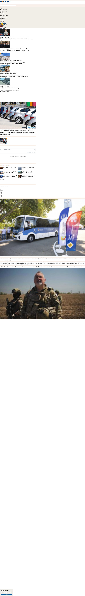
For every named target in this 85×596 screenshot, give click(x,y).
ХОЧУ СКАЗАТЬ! (2, 22)
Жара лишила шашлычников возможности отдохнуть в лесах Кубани (28, 262)
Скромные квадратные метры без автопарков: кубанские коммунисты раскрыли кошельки (12, 51)
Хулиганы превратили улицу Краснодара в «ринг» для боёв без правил (54, 263)
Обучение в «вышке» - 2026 (3, 52)
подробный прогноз (2, 186)
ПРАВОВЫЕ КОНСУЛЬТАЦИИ (4, 17)
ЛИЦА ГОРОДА (2, 13)
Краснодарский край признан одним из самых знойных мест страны (51, 258)
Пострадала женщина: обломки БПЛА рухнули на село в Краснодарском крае (9, 258)
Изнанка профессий (2, 28)
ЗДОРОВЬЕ (1, 10)
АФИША (1, 8)
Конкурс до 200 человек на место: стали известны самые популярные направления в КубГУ (12, 62)
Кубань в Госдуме (2, 40)
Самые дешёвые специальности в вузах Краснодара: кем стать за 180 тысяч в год (11, 63)
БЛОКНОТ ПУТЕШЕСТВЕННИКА (4, 9)
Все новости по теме (3, 37)
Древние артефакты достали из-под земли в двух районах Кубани (8, 263)
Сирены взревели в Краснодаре (39, 258)
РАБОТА (5, 23)
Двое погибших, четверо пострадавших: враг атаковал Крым (7, 266)
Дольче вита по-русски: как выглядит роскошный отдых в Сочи (22, 266)
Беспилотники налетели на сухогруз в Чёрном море (43, 262)
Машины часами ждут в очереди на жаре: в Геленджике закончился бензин (71, 263)
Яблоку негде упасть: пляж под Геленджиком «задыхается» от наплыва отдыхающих (11, 75)
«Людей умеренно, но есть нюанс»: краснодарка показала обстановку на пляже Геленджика (59, 266)
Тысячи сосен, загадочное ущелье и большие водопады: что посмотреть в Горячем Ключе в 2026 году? (14, 76)
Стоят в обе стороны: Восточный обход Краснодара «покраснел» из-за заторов (21, 264)
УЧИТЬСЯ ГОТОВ (4, 24)
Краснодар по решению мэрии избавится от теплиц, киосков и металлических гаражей (10, 262)
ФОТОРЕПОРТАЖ (2, 20)
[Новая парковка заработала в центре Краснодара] (18, 141)
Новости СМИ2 (2, 179)
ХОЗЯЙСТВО (2, 21)
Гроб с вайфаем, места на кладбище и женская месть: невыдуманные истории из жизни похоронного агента (14, 39)
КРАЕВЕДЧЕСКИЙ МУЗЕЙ (3, 11)
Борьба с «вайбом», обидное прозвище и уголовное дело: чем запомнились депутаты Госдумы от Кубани (14, 50)
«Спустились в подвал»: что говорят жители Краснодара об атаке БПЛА (27, 258)
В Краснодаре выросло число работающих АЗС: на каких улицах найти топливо (11, 88)
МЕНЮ (1, 7)
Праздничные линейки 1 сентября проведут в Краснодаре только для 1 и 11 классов (26, 263)
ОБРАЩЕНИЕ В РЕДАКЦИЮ (4, 15)
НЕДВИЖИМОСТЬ (2, 14)
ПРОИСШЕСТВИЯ (2, 18)
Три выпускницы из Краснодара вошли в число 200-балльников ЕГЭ (9, 64)
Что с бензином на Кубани (3, 77)
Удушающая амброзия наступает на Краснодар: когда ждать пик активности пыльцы (59, 262)
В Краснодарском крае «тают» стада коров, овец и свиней (75, 262)
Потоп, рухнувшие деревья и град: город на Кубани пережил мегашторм (38, 266)
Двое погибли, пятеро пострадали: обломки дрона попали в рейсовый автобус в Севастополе (70, 258)
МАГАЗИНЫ (4, 27)
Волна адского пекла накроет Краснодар (40, 263)
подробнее (6, 186)
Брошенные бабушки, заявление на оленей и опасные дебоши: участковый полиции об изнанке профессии (14, 38)
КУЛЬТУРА (1, 12)
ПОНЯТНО (6, 594)
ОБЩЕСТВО (1, 16)
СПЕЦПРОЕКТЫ (2, 19)
